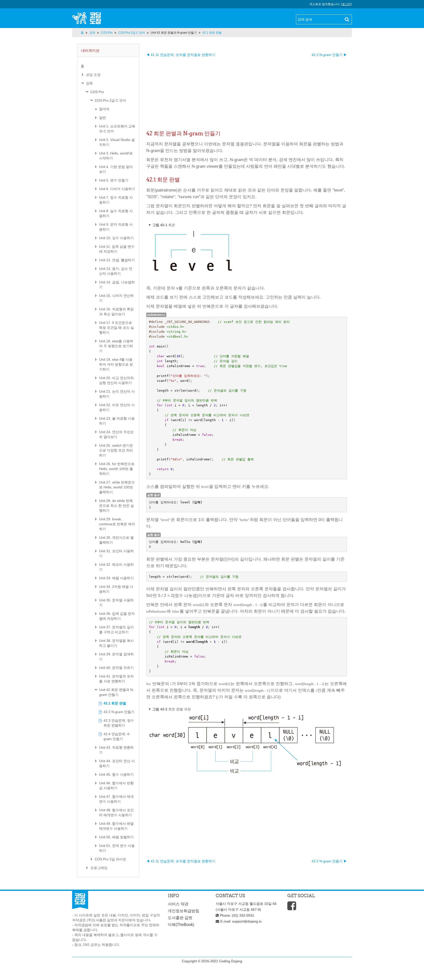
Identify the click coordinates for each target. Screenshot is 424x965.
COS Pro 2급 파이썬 (110, 859)
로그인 (346, 4)
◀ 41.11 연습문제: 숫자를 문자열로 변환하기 (180, 55)
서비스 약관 (178, 904)
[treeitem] (108, 66)
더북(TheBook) (181, 925)
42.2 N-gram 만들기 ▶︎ (329, 55)
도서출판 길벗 (180, 918)
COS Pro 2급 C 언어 (110, 100)
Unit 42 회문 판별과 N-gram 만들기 (174, 32)
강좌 (89, 83)
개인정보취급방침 (183, 911)
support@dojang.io (247, 921)
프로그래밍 (98, 868)
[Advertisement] (246, 91)
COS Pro (97, 92)
